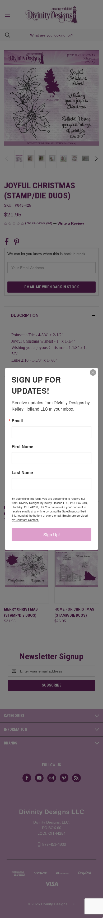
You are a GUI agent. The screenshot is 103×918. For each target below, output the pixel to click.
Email (17, 421)
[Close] (93, 372)
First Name (22, 446)
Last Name (22, 472)
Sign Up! (51, 534)
